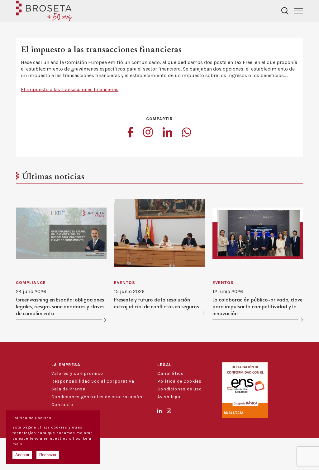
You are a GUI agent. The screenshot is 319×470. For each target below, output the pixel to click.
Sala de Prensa (68, 389)
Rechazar (47, 455)
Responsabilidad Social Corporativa (92, 381)
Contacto (62, 404)
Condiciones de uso (179, 389)
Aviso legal (169, 396)
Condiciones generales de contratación (96, 396)
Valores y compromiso (77, 373)
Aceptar (22, 455)
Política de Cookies (179, 381)
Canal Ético (170, 373)
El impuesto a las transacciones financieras (69, 89)
